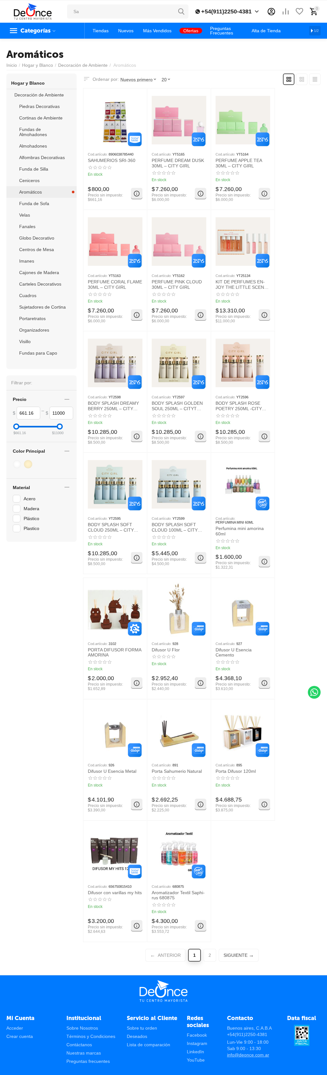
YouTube (196, 1060)
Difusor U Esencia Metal (112, 771)
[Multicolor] (18, 464)
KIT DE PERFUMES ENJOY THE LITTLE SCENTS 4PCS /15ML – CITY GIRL (243, 284)
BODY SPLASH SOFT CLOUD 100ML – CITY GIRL (175, 527)
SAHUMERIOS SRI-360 (111, 160)
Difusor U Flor (166, 649)
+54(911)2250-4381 (226, 11)
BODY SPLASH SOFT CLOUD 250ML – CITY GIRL (111, 527)
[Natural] (29, 464)
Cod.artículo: (98, 154)
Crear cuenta (19, 1036)
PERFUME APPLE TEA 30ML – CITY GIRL (239, 163)
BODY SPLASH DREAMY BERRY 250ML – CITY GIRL (113, 406)
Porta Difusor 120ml (236, 771)
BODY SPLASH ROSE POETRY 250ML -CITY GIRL (239, 406)
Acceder (14, 1028)
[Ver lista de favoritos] (299, 11)
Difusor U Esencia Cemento (234, 652)
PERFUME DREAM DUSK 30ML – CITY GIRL (178, 163)
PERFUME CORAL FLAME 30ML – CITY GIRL (115, 284)
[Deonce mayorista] (32, 11)
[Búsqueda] (181, 11)
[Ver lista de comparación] (285, 11)
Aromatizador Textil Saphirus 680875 (178, 895)
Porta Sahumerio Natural (177, 771)
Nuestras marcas (83, 1053)
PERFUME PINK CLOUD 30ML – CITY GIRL (177, 284)
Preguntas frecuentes (88, 1061)
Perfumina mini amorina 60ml (240, 531)
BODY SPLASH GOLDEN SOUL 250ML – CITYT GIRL (177, 406)
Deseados (137, 1036)
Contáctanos (79, 1044)
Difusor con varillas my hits (115, 892)
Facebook (197, 1035)
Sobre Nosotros (82, 1028)
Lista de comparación (148, 1044)
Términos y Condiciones (90, 1036)
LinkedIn (195, 1051)
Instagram (197, 1043)
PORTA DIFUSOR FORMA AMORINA (114, 652)
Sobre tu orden (142, 1028)
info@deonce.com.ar (248, 1054)
